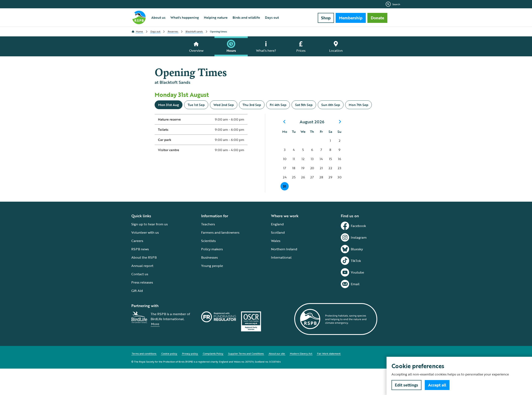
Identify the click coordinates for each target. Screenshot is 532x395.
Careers (137, 240)
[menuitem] (158, 17)
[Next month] (340, 121)
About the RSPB (144, 257)
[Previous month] (284, 121)
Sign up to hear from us (149, 224)
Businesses (209, 257)
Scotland (278, 232)
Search (396, 4)
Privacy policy (190, 353)
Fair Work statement (328, 353)
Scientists (208, 240)
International (281, 257)
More (155, 323)
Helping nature (216, 17)
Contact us (139, 274)
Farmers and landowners (220, 232)
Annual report (142, 265)
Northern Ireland (284, 249)
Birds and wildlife (246, 17)
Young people (212, 265)
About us (158, 17)
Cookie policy (169, 353)
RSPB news (140, 249)
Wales (275, 240)
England (277, 224)
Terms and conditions (144, 353)
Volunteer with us (145, 232)
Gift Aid (137, 290)
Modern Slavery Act (301, 353)
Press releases (142, 282)
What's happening (184, 17)
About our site (277, 353)
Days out (272, 17)
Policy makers (212, 249)
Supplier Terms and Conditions (246, 353)
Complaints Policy (213, 353)
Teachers (208, 224)
